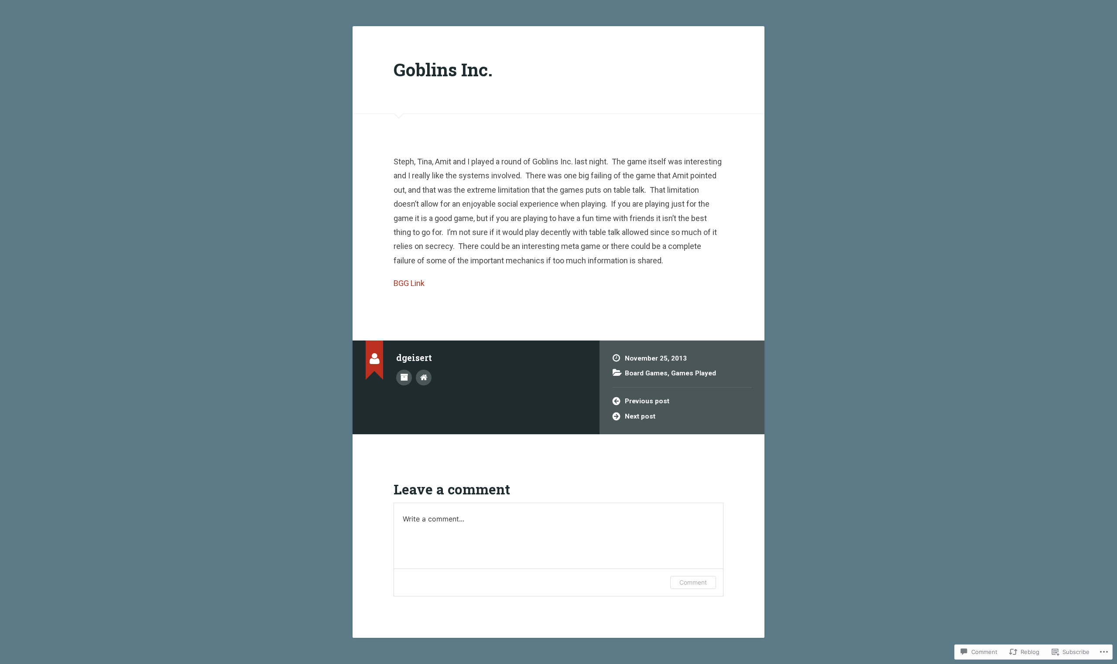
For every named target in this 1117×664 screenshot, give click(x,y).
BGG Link (409, 283)
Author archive (404, 377)
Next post (640, 416)
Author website (424, 377)
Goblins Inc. (443, 69)
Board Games (646, 373)
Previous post (647, 401)
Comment (693, 582)
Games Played (693, 373)
